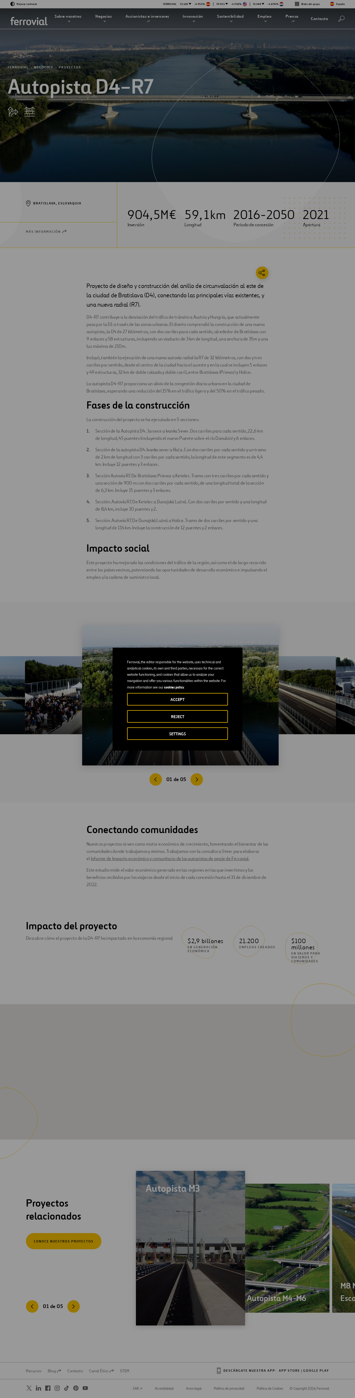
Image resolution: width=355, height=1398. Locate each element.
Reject (177, 716)
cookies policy (174, 687)
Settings (177, 733)
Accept (177, 699)
